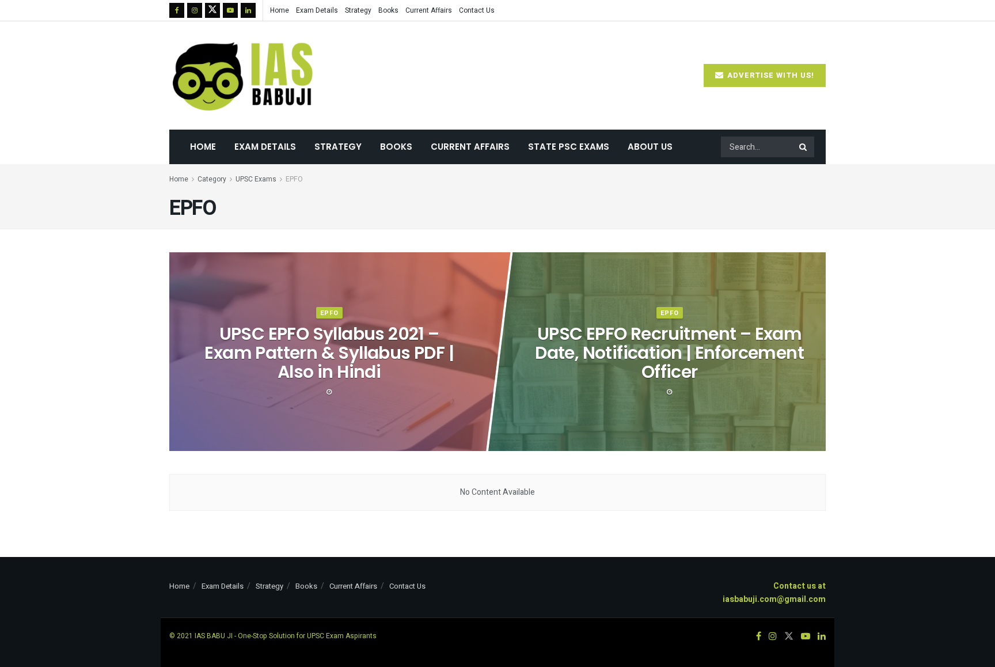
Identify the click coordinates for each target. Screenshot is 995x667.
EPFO (294, 179)
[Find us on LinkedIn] (248, 10)
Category (212, 179)
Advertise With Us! (769, 75)
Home (279, 10)
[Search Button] (803, 147)
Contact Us (477, 10)
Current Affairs (428, 10)
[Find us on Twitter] (212, 10)
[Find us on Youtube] (230, 10)
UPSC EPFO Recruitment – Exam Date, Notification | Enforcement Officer (669, 352)
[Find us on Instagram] (194, 10)
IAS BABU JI (214, 636)
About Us (650, 147)
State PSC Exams (568, 147)
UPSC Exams (256, 179)
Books (388, 10)
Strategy (358, 10)
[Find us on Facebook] (176, 10)
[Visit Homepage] (244, 75)
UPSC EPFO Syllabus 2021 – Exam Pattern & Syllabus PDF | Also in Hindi (329, 352)
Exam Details (317, 10)
